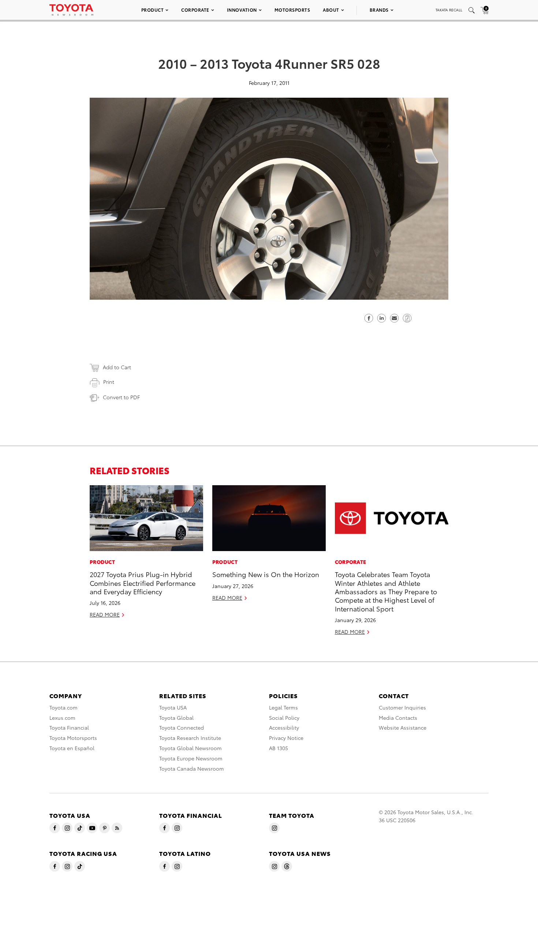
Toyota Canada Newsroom (191, 768)
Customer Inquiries (402, 707)
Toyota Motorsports (73, 737)
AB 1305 (278, 748)
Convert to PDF (121, 397)
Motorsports (292, 10)
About (331, 10)
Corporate (195, 10)
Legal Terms (283, 707)
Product (152, 10)
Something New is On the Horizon (265, 574)
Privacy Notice (286, 737)
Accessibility (284, 727)
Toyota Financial (69, 727)
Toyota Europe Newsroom (191, 758)
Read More (105, 614)
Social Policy (284, 717)
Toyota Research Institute (190, 737)
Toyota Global (176, 717)
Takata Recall (449, 9)
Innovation (242, 10)
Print (108, 381)
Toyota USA (173, 707)
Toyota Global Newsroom (190, 748)
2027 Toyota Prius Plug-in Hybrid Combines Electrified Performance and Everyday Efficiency (142, 582)
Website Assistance (402, 727)
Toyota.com (63, 707)
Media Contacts (398, 717)
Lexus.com (62, 717)
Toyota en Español (71, 748)
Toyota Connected (181, 727)
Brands (379, 10)
